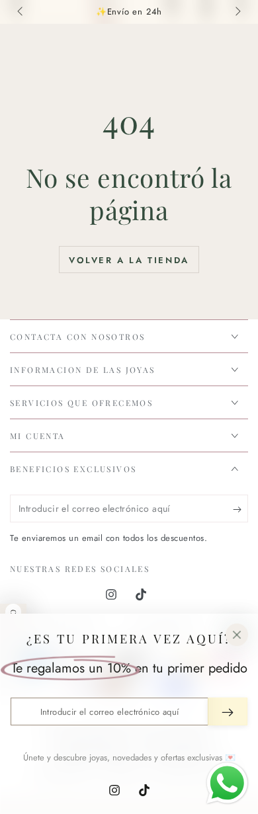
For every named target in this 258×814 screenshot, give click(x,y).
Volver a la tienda (129, 260)
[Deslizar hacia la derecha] (237, 12)
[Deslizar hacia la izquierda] (21, 12)
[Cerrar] (236, 634)
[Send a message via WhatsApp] (227, 783)
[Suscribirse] (240, 509)
